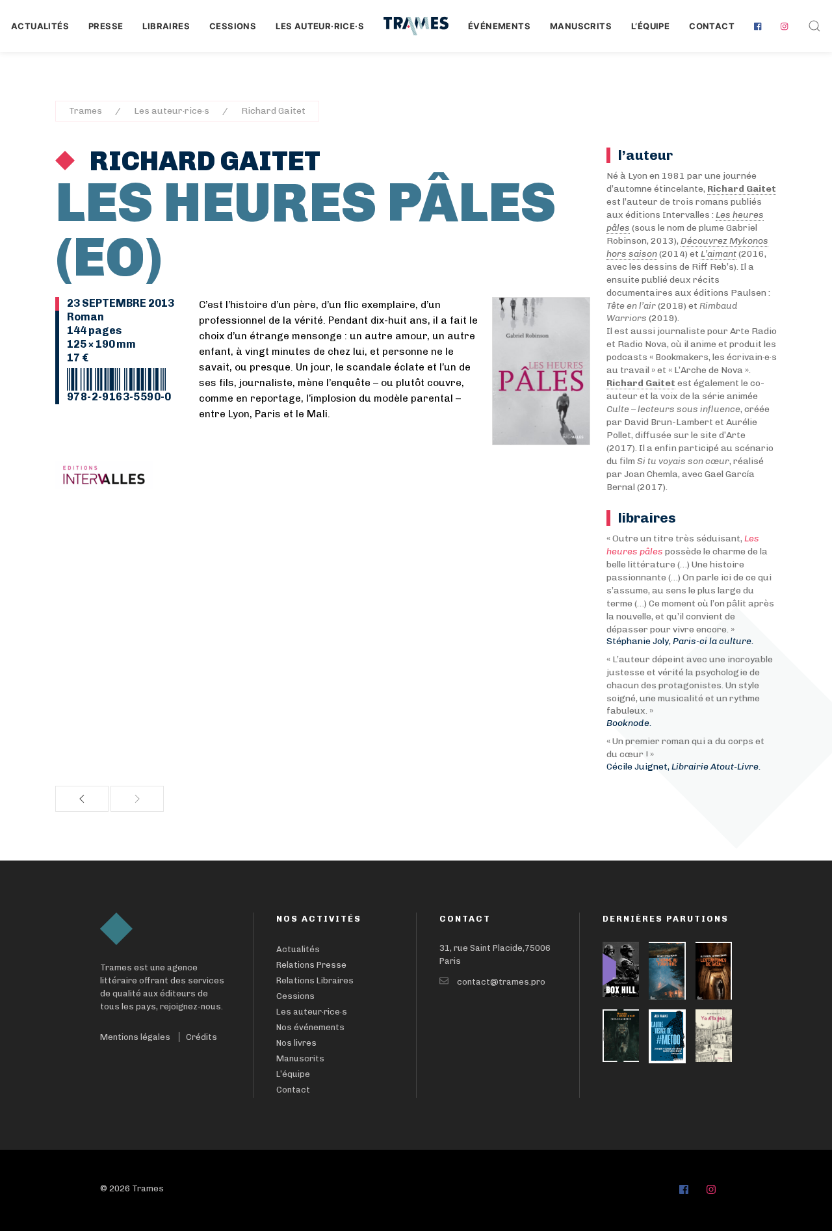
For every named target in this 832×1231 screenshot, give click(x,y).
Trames (85, 110)
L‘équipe (650, 26)
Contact (711, 26)
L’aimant (718, 253)
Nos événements (310, 1027)
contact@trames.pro (501, 982)
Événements (499, 26)
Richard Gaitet (273, 110)
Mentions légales (135, 1037)
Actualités (40, 26)
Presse (105, 26)
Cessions (232, 26)
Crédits (201, 1037)
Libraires (166, 26)
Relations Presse (311, 965)
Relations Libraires (315, 980)
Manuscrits (581, 26)
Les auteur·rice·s (320, 26)
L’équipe (293, 1074)
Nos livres (296, 1043)
